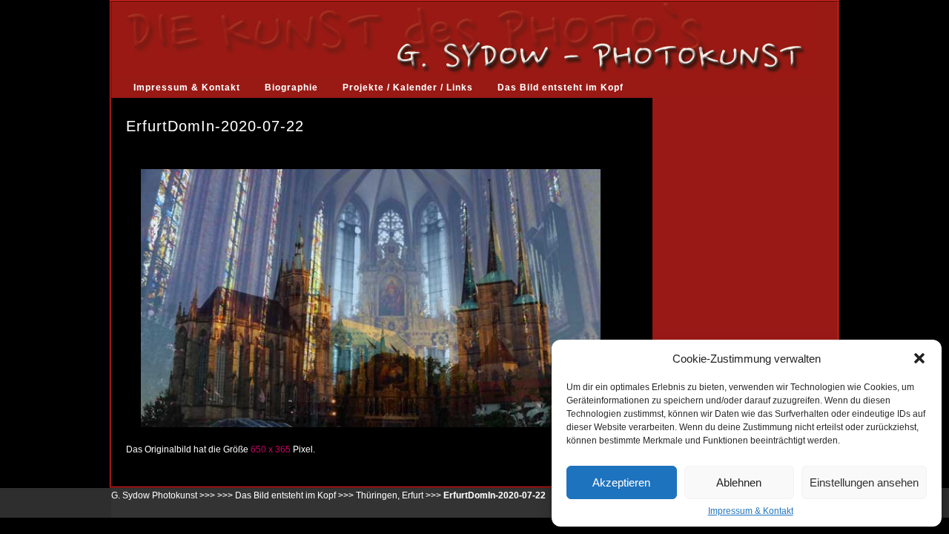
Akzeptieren (621, 482)
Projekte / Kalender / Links (408, 87)
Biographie (291, 87)
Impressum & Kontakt (750, 511)
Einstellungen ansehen (864, 482)
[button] (919, 358)
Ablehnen (738, 482)
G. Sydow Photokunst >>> (163, 495)
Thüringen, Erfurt (389, 495)
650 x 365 (271, 449)
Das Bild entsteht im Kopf (560, 87)
